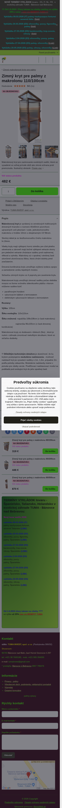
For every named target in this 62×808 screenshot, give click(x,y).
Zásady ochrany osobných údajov (31, 412)
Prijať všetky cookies (31, 420)
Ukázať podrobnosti (31, 426)
